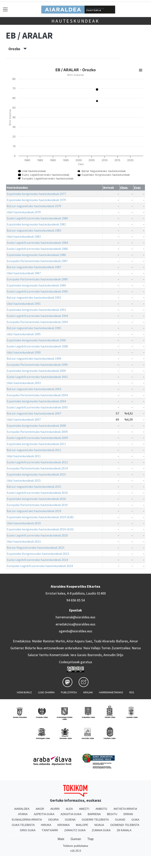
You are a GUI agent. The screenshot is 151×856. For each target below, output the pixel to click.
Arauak (88, 692)
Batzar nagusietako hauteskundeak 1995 (34, 328)
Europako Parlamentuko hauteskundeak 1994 (37, 322)
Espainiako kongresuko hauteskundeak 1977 (36, 194)
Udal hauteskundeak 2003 (24, 383)
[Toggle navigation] (5, 9)
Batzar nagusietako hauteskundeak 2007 (34, 413)
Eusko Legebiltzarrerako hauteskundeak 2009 (37, 438)
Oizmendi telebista (124, 824)
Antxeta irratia (125, 808)
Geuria (53, 819)
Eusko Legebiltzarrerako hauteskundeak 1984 (37, 243)
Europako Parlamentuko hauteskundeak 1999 (37, 365)
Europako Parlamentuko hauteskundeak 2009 (37, 432)
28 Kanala (124, 830)
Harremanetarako (111, 692)
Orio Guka (27, 830)
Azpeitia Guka (44, 814)
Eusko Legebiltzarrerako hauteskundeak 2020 (37, 535)
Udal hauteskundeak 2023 (24, 541)
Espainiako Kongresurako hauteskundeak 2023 (38, 554)
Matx (61, 839)
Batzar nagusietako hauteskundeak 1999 (34, 358)
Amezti (84, 808)
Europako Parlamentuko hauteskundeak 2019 (37, 505)
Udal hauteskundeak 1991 (24, 304)
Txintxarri (50, 830)
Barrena (94, 814)
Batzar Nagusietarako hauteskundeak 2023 (35, 547)
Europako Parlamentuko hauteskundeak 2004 (37, 395)
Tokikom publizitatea (75, 845)
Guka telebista (23, 824)
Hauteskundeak (75, 21)
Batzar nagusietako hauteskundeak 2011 (34, 450)
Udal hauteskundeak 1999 (24, 352)
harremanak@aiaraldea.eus (75, 617)
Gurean (76, 839)
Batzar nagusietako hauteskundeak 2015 (34, 486)
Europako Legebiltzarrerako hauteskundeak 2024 (40, 566)
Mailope (82, 824)
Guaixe (120, 819)
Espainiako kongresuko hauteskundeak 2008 (36, 426)
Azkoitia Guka (71, 814)
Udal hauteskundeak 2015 (24, 480)
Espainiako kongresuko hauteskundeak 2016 (36, 499)
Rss (131, 692)
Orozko (15, 48)
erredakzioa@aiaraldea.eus (75, 624)
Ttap (90, 839)
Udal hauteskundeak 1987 (24, 273)
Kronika (63, 824)
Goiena (70, 819)
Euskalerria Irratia (27, 819)
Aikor (40, 808)
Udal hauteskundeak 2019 (24, 523)
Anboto (101, 808)
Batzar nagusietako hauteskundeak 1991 (34, 297)
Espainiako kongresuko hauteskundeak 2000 (36, 371)
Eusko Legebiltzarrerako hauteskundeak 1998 (37, 346)
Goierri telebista (95, 819)
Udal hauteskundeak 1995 (24, 334)
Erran (128, 814)
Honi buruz (24, 692)
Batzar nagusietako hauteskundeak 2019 (34, 511)
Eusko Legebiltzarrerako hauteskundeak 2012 (37, 462)
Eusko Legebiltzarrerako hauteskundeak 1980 (37, 218)
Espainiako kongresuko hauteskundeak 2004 (36, 401)
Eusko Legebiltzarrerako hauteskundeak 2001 (37, 377)
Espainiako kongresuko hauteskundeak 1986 (36, 255)
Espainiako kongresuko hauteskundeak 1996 (36, 340)
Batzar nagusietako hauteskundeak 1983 (34, 230)
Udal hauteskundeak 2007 (24, 419)
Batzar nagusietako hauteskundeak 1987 (34, 267)
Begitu (112, 814)
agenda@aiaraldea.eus (75, 631)
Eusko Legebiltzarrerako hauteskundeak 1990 (37, 291)
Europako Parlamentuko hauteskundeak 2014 (37, 468)
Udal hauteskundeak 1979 (24, 212)
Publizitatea (69, 692)
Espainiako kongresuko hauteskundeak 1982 (36, 224)
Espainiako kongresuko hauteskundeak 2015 (36, 474)
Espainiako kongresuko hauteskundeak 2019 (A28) (40, 517)
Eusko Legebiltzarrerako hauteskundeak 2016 (37, 493)
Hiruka (46, 824)
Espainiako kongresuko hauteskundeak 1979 (36, 200)
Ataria (23, 814)
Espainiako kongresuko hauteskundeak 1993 (36, 310)
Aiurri (55, 808)
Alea (69, 808)
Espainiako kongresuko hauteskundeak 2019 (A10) (40, 529)
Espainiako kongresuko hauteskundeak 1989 (36, 285)
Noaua (99, 824)
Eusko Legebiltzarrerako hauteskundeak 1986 (37, 249)
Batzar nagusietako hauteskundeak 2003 (34, 389)
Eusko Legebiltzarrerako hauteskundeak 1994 (37, 316)
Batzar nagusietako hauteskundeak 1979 (34, 206)
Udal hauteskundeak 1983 (24, 236)
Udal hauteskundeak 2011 (24, 456)
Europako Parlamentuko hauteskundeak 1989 (37, 279)
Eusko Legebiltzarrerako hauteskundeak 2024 (37, 560)
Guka (135, 819)
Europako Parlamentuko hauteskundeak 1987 (37, 261)
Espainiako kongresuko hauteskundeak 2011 (36, 444)
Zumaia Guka (101, 830)
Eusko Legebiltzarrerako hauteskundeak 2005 (37, 407)
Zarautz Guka (75, 830)
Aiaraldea (21, 808)
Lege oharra (46, 692)
